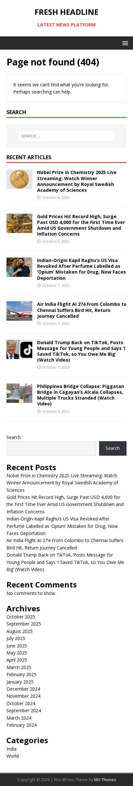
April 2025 (16, 660)
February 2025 (21, 674)
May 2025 (16, 653)
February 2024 (21, 725)
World (12, 756)
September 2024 (23, 710)
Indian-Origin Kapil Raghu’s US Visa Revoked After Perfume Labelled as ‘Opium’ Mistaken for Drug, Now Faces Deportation (81, 269)
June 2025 (16, 646)
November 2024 (23, 696)
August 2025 (19, 631)
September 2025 (23, 624)
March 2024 (18, 718)
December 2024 (23, 689)
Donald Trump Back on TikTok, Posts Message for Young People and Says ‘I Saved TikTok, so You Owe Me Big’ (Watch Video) (81, 351)
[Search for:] (67, 136)
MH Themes (105, 779)
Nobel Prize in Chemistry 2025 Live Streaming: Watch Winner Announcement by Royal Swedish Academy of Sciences (77, 181)
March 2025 (18, 667)
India (11, 749)
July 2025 (15, 638)
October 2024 (20, 703)
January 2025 (20, 682)
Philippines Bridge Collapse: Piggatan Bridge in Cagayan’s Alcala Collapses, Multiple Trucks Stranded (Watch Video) (80, 395)
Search (13, 437)
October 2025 (20, 617)
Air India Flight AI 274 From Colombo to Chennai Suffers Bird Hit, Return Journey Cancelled (82, 310)
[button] (124, 42)
